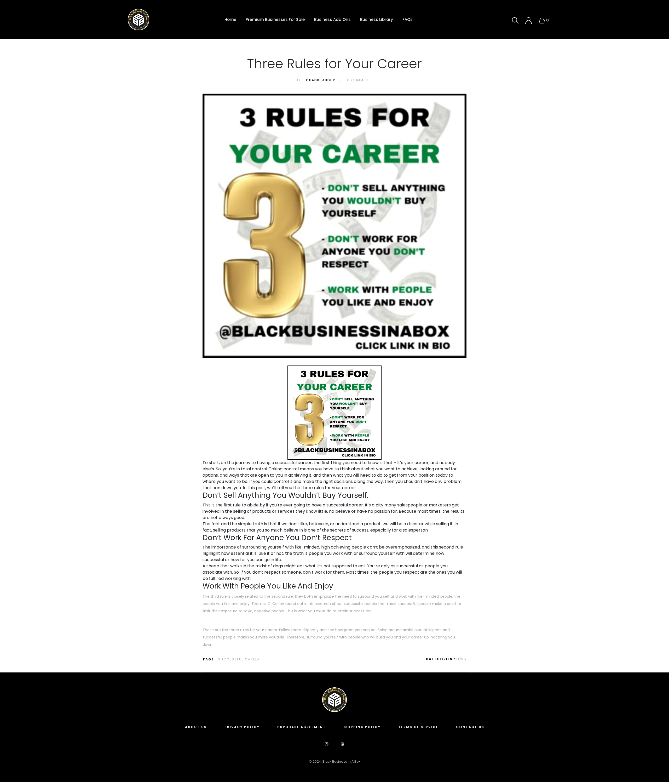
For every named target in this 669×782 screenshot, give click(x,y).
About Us (196, 727)
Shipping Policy (362, 727)
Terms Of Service (418, 727)
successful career (239, 659)
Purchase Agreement (301, 727)
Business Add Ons (332, 19)
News (460, 659)
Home (230, 19)
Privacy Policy (241, 727)
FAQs (407, 19)
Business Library (376, 19)
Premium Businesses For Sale (275, 19)
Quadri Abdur (320, 80)
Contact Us (470, 727)
